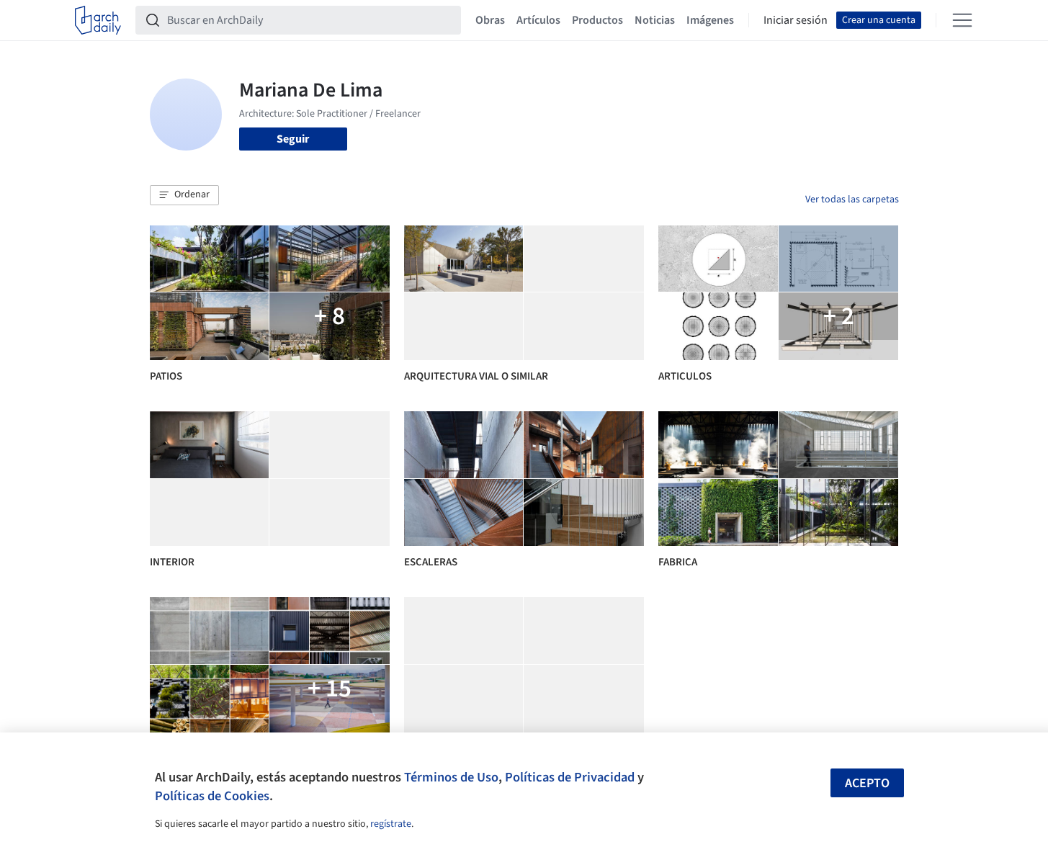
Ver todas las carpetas (852, 199)
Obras (490, 20)
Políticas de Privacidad (570, 777)
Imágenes (710, 20)
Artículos (538, 20)
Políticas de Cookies (212, 795)
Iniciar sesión (795, 20)
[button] (184, 195)
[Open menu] (962, 20)
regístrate (390, 824)
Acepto (867, 783)
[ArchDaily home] (98, 20)
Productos (597, 20)
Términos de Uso (451, 777)
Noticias (655, 20)
